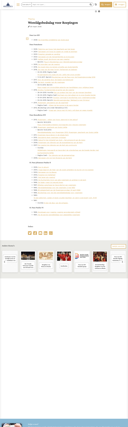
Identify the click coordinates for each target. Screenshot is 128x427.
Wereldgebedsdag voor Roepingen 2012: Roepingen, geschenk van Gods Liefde (68, 132)
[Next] (122, 262)
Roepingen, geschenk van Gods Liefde (52, 127)
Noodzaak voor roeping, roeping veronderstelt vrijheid (59, 212)
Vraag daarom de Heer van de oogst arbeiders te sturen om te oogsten (66, 170)
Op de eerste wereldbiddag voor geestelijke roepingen (59, 215)
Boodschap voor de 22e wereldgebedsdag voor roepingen (60, 193)
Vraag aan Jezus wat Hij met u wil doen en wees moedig (70, 110)
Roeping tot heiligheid (46, 175)
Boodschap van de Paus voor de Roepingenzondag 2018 (73, 77)
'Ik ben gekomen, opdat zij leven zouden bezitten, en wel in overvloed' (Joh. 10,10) (65, 198)
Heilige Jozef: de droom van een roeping (53, 59)
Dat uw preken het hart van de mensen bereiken (73, 92)
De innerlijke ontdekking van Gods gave (53, 40)
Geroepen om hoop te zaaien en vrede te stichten (57, 52)
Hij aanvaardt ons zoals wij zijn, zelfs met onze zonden (59, 75)
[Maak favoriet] (96, 11)
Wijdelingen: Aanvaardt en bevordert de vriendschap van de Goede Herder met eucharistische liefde (68, 151)
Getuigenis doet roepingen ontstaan (52, 137)
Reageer (108, 4)
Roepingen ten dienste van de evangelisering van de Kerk (60, 142)
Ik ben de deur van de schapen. (56, 203)
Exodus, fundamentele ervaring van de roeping (56, 90)
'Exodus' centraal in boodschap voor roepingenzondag (74, 98)
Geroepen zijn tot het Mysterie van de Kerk (55, 158)
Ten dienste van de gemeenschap (61, 155)
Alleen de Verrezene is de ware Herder (64, 105)
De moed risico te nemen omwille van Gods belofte (58, 67)
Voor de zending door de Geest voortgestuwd (55, 80)
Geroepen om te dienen (47, 172)
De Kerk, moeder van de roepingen (51, 82)
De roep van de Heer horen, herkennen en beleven (57, 70)
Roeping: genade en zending (49, 54)
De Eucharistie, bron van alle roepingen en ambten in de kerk (62, 180)
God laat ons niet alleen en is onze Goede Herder (76, 95)
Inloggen (121, 4)
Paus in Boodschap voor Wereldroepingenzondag (63, 62)
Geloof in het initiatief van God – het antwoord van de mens (61, 140)
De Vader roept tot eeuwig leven (50, 182)
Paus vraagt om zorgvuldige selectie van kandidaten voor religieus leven (66, 87)
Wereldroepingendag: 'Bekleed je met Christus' (71, 100)
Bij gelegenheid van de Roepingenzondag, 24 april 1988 (59, 190)
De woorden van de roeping (49, 64)
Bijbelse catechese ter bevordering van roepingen (57, 185)
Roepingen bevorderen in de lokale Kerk (53, 135)
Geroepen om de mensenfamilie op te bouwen (56, 57)
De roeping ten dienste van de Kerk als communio (57, 145)
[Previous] (4, 262)
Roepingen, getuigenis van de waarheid (53, 103)
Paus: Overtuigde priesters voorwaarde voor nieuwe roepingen (62, 125)
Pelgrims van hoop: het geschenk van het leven (56, 49)
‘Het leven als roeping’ (46, 177)
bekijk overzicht (118, 246)
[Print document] (99, 11)
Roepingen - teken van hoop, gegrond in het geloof (58, 120)
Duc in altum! (43, 167)
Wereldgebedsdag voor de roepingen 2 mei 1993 (56, 188)
